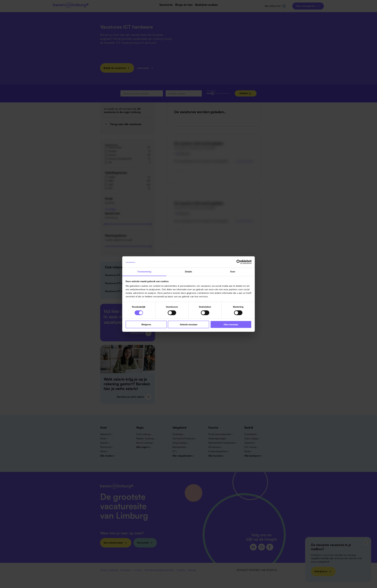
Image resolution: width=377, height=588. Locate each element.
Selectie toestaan (188, 324)
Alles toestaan (231, 324)
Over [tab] (232, 271)
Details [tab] (188, 271)
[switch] (172, 312)
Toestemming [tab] (144, 271)
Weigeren (146, 324)
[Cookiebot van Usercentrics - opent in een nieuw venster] (239, 262)
